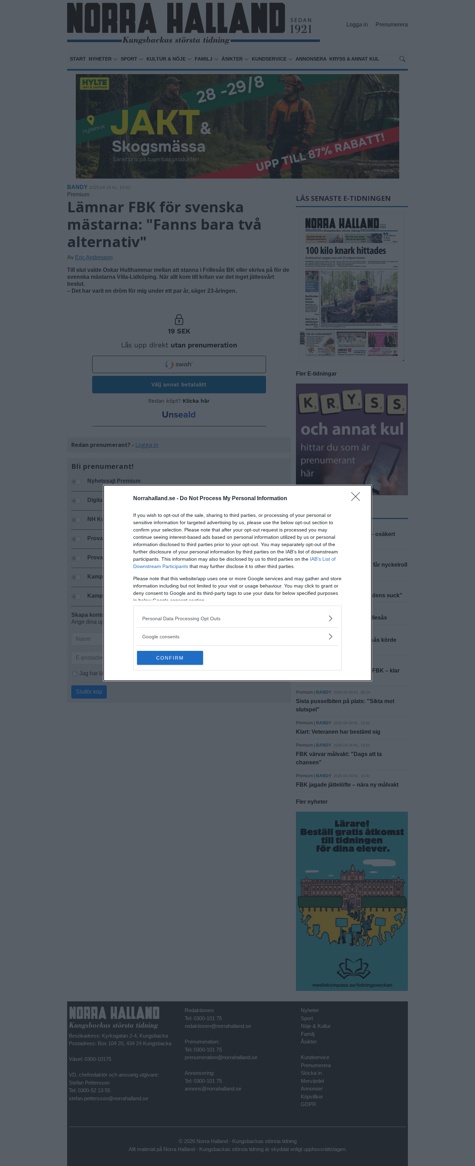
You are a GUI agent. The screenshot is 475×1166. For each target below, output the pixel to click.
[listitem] (237, 618)
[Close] (357, 498)
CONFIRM (170, 658)
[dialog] (237, 583)
